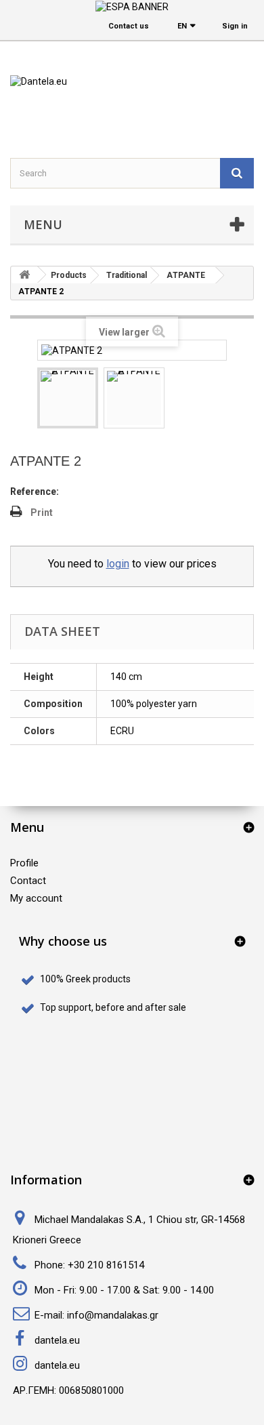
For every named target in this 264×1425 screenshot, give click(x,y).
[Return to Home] (24, 274)
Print (41, 512)
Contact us (128, 26)
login (117, 563)
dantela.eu (57, 1340)
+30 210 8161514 (106, 1265)
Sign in (235, 26)
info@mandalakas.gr (112, 1315)
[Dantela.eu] (132, 108)
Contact (28, 881)
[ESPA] (132, 6)
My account (36, 898)
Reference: (34, 491)
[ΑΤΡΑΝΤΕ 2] (67, 398)
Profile (24, 863)
